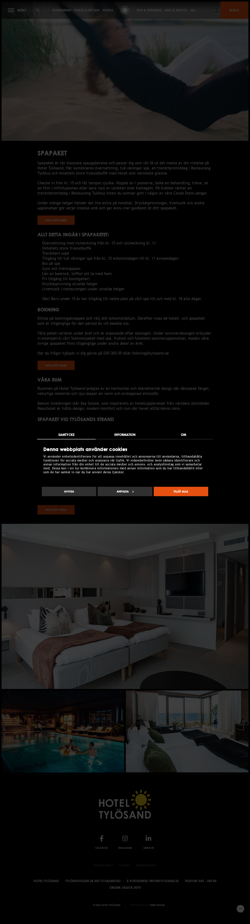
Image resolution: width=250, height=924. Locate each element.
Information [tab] (125, 435)
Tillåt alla (181, 491)
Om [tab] (183, 435)
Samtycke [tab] (66, 435)
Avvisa (69, 491)
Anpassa (123, 491)
